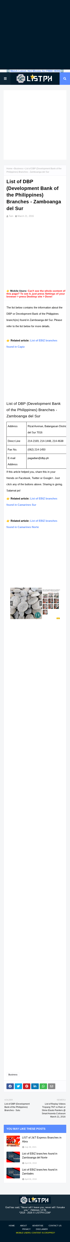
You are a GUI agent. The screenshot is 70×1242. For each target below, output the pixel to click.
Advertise (37, 1226)
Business (18, 168)
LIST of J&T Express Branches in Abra (41, 1139)
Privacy (26, 1229)
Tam (11, 216)
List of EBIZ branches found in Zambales (39, 1171)
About (23, 1226)
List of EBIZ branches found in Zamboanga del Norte (39, 1155)
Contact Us (55, 1226)
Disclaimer (42, 1229)
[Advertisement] (35, 34)
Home (9, 168)
